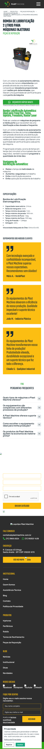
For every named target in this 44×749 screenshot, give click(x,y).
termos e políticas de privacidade (9, 719)
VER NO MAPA (18, 560)
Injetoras (7, 620)
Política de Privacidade (13, 606)
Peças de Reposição (12, 642)
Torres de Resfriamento (13, 637)
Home (5, 579)
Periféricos (8, 626)
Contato (7, 601)
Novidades (8, 673)
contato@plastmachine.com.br (17, 535)
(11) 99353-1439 (32, 538)
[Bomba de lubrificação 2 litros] (22, 56)
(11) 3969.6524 (12, 538)
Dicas (5, 667)
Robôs (6, 631)
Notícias (6, 656)
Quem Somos (9, 584)
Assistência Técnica (12, 590)
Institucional (8, 662)
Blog (5, 595)
